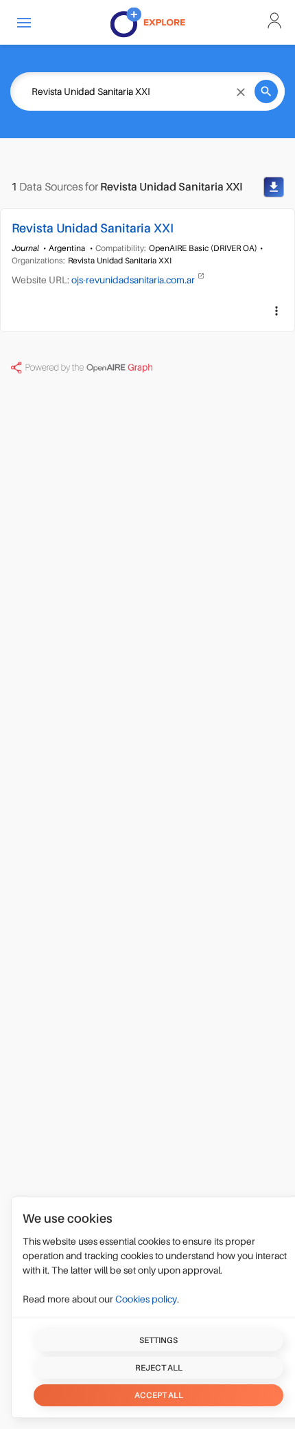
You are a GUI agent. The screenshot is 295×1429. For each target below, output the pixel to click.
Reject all (158, 1368)
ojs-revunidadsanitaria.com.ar (134, 279)
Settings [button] (158, 1340)
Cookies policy (146, 1299)
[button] (24, 22)
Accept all (158, 1395)
